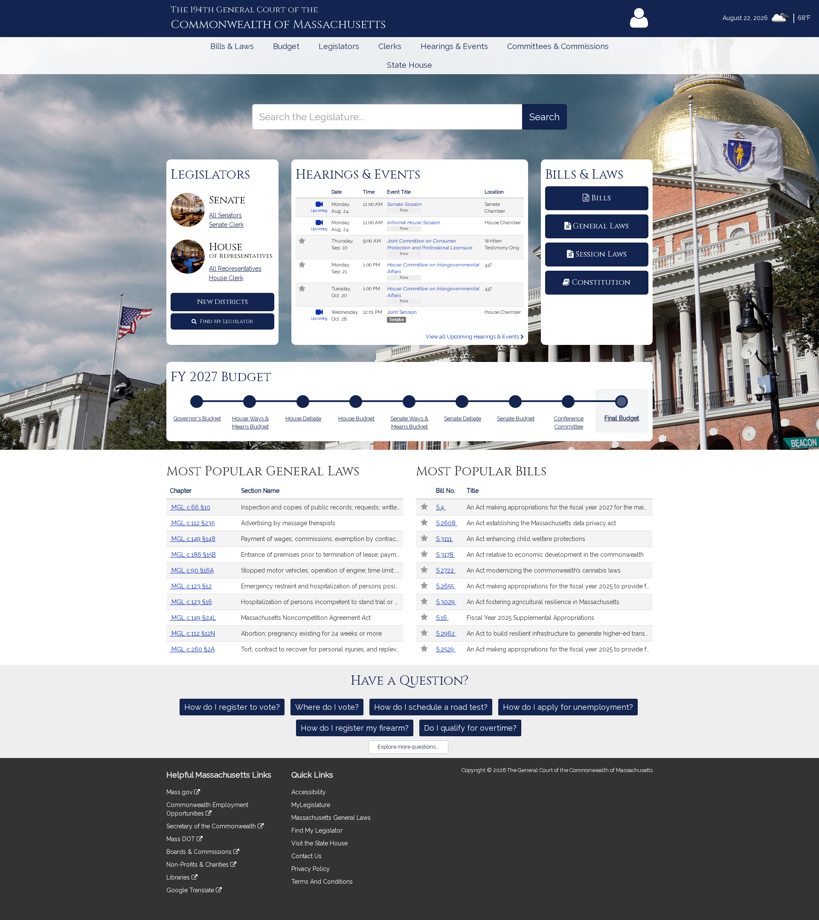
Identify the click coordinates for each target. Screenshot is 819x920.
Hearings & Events (454, 46)
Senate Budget (515, 418)
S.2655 (446, 586)
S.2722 (446, 570)
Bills (601, 198)
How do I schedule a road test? (431, 707)
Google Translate (191, 890)
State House (409, 65)
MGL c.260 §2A (192, 649)
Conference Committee (569, 422)
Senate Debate (462, 418)
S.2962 (446, 633)
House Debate (303, 418)
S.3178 (445, 554)
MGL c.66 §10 (190, 507)
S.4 (441, 507)
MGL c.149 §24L (193, 617)
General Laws (601, 226)
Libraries (179, 877)
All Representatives (235, 268)
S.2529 (446, 649)
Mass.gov (180, 792)
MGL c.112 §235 (192, 523)
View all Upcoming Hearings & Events (473, 336)
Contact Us (306, 856)
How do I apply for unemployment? (568, 707)
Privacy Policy (310, 868)
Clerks (389, 46)
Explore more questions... (408, 747)
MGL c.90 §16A (192, 570)
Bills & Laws (232, 46)
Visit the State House (319, 843)
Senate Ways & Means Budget (409, 422)
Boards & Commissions (199, 851)
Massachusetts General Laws (331, 817)
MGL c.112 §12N (192, 633)
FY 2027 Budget (221, 377)
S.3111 (444, 538)
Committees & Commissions (558, 46)
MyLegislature (310, 804)
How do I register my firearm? (355, 727)
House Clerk (226, 278)
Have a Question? (410, 680)
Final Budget (621, 418)
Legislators (339, 46)
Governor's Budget (197, 418)
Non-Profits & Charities (198, 864)
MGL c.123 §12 (191, 586)
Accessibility (308, 792)
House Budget (356, 418)
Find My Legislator (225, 321)
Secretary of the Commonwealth (212, 826)
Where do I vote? (327, 707)
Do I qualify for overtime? (470, 727)
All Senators (225, 215)
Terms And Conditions (322, 881)
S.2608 (446, 523)
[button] (302, 242)
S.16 (442, 617)
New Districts (222, 302)
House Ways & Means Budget (250, 422)
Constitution (601, 282)
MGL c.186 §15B (193, 554)
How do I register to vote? (232, 707)
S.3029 (446, 602)
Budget (286, 46)
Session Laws (601, 254)
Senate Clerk (226, 224)
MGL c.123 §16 (191, 602)
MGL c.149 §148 (192, 538)
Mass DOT (181, 839)
